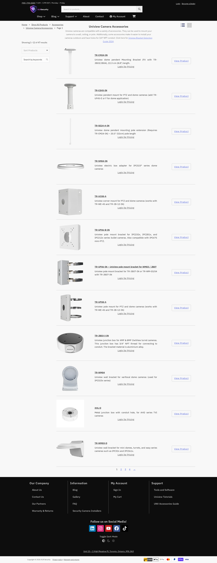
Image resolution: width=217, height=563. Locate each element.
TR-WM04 (100, 372)
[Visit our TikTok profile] (124, 528)
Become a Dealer (188, 4)
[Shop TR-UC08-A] (70, 202)
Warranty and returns (71, 560)
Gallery (76, 496)
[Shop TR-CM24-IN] (70, 61)
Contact (99, 16)
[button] (47, 59)
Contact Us (38, 496)
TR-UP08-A (100, 302)
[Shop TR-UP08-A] (70, 308)
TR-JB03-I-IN (102, 335)
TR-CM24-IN (101, 55)
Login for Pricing (126, 66)
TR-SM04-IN (101, 161)
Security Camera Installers (87, 510)
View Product (181, 60)
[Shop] (44, 16)
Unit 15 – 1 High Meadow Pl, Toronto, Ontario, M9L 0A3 (108, 551)
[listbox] (35, 50)
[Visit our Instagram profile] (100, 528)
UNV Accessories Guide (166, 503)
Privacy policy (58, 560)
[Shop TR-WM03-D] (70, 449)
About (86, 16)
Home (24, 24)
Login (178, 4)
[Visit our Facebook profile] (116, 528)
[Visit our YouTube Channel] (108, 528)
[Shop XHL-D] (70, 413)
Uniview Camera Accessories (39, 28)
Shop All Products (39, 24)
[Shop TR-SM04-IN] (70, 167)
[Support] (76, 16)
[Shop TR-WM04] (70, 378)
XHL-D (98, 408)
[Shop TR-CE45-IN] (70, 96)
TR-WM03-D (101, 443)
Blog (75, 489)
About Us (37, 489)
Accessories (57, 24)
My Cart (117, 496)
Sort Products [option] (30, 50)
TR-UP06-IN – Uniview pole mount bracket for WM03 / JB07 (125, 266)
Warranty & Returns (42, 510)
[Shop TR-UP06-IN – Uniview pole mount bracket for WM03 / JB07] (70, 272)
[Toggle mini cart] (134, 16)
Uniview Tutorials (163, 496)
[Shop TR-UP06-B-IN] (70, 237)
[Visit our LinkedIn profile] (92, 528)
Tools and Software (164, 489)
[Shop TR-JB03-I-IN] (70, 343)
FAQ (75, 503)
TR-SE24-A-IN (102, 125)
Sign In (117, 489)
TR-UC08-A (100, 196)
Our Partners (39, 503)
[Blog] (58, 16)
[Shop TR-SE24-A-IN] (70, 131)
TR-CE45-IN (101, 90)
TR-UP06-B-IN (102, 229)
